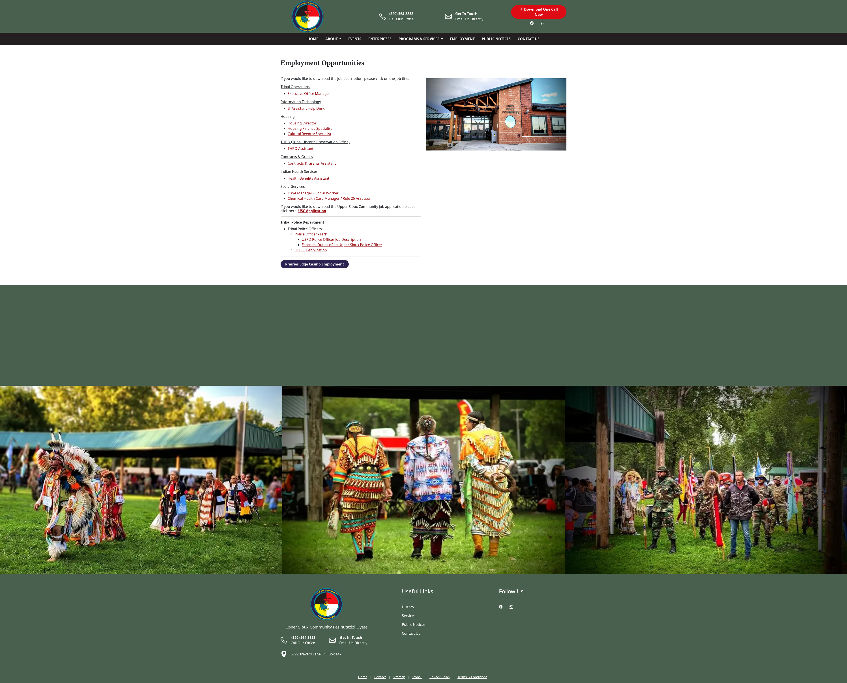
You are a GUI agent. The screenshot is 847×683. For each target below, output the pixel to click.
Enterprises (380, 38)
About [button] (332, 38)
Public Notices (496, 38)
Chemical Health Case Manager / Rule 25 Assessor (329, 198)
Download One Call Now (540, 12)
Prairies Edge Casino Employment (314, 264)
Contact (380, 677)
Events (354, 38)
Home (312, 38)
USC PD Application (311, 250)
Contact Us (529, 38)
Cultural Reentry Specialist (309, 133)
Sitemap (399, 677)
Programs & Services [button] (419, 38)
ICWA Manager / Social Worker (313, 193)
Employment (462, 38)
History (408, 606)
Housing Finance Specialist (310, 128)
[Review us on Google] (542, 23)
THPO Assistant (300, 148)
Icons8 (417, 677)
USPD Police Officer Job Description (331, 239)
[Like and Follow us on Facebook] (532, 23)
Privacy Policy (439, 677)
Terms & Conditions (472, 677)
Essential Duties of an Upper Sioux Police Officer (342, 244)
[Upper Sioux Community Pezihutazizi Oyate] (326, 604)
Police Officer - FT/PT (312, 234)
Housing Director (302, 123)
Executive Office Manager (309, 93)
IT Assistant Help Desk (306, 108)
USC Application (312, 210)
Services (409, 615)
